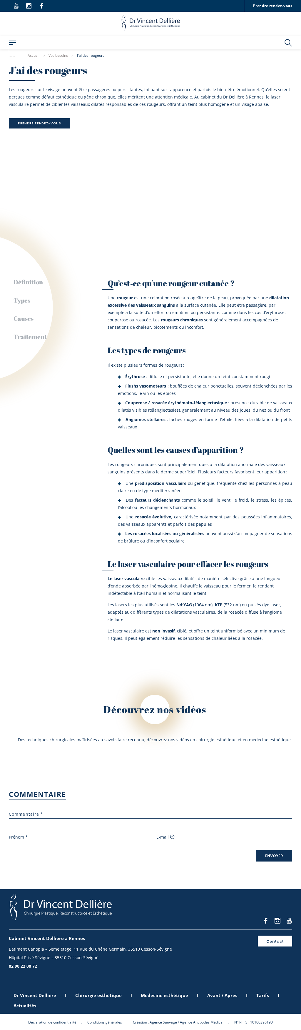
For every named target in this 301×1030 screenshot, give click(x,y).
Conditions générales (104, 1022)
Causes (24, 318)
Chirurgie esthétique (98, 995)
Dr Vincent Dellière (35, 995)
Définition (28, 282)
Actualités (25, 1006)
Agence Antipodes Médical (201, 1022)
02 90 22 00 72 (23, 966)
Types (22, 300)
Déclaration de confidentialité (52, 1022)
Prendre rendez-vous (272, 5)
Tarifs (262, 995)
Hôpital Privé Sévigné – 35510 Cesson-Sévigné (53, 957)
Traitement (30, 337)
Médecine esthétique (164, 995)
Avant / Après (222, 995)
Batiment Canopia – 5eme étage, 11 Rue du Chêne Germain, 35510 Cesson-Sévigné (90, 949)
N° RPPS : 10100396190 (253, 1022)
